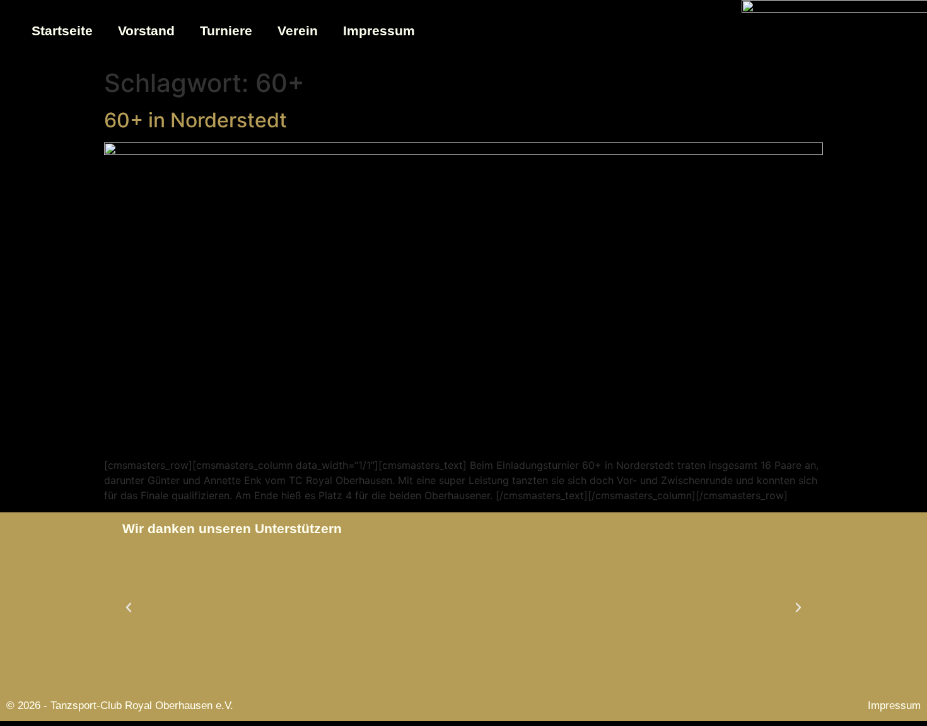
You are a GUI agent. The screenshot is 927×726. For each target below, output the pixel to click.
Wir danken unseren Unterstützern (232, 528)
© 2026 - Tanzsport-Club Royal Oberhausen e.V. (119, 706)
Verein (297, 30)
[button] (128, 607)
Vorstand (146, 30)
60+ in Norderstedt (195, 120)
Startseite (62, 30)
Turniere (226, 30)
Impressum (379, 30)
